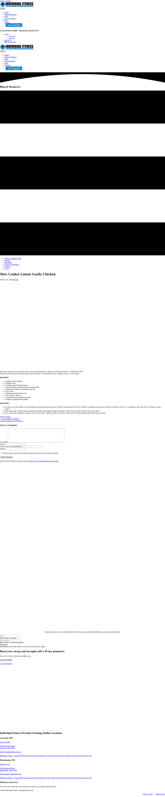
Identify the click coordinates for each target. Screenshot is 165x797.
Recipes (15, 280)
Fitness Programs (10, 14)
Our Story (12, 36)
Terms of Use (160, 794)
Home (6, 12)
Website (3, 449)
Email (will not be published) (10, 446)
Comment (4, 442)
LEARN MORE (6, 660)
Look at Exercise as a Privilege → (12, 421)
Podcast (7, 23)
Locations (7, 40)
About (6, 34)
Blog (6, 21)
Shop (6, 16)
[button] (4, 644)
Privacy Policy (148, 794)
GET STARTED (14, 25)
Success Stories (9, 19)
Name (2, 444)
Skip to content (5, 1)
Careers (11, 38)
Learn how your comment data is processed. (43, 461)
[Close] (82, 628)
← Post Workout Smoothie (9, 419)
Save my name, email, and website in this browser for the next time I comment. (30, 453)
